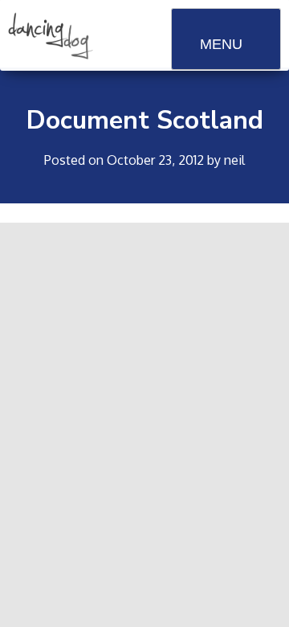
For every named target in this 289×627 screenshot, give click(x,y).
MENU (221, 44)
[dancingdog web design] (51, 55)
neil (234, 160)
